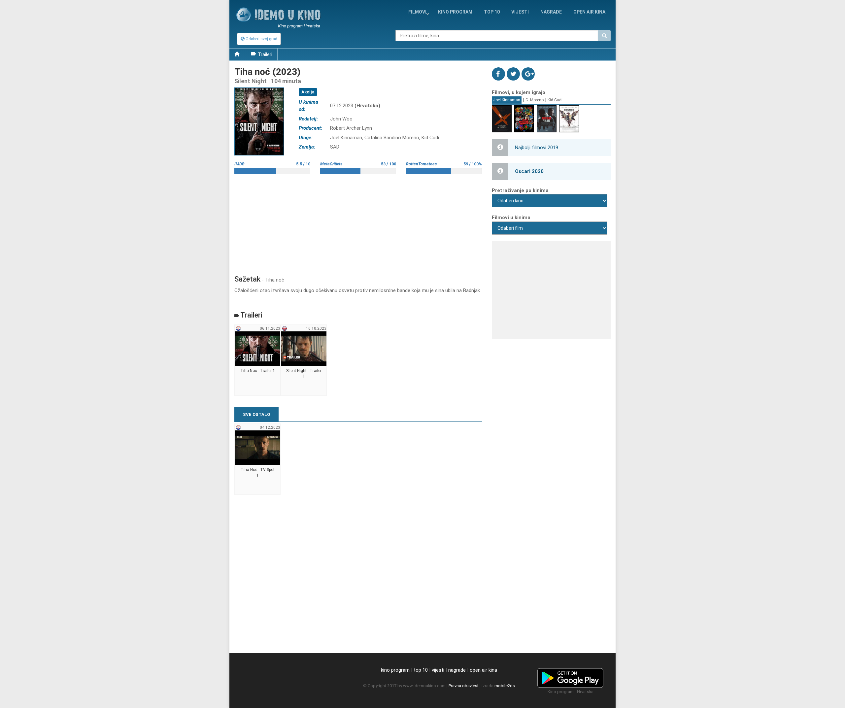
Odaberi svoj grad (261, 39)
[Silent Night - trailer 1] (304, 360)
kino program (455, 12)
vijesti (520, 12)
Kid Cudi (555, 100)
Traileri (265, 54)
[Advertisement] (358, 222)
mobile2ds (504, 685)
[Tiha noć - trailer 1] (257, 360)
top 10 (421, 670)
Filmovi (417, 12)
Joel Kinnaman (506, 100)
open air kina (483, 670)
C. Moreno (534, 100)
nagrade (551, 12)
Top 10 (492, 12)
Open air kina (589, 12)
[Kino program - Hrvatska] (570, 677)
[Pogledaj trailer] (259, 87)
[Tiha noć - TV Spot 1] (257, 459)
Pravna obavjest (464, 685)
